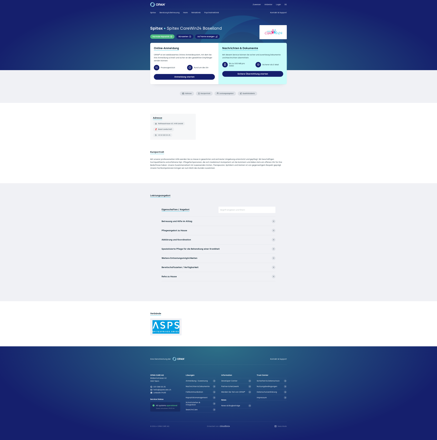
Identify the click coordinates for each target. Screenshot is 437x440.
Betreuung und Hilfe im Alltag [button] (177, 221)
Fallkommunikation (194, 392)
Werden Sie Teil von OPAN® (233, 392)
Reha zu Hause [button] (169, 276)
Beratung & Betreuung (169, 12)
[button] (162, 36)
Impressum (262, 397)
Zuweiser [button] (257, 4)
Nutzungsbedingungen (267, 386)
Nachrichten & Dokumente (198, 386)
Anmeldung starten (184, 77)
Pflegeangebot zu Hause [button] (174, 230)
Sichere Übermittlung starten (253, 74)
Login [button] (278, 4)
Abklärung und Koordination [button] (176, 239)
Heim (185, 12)
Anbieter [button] (268, 4)
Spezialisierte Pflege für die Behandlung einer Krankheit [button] (191, 249)
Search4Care (192, 410)
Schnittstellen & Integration (193, 403)
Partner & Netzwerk (230, 386)
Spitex (153, 12)
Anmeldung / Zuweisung (197, 381)
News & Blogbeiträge (230, 406)
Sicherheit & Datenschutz (268, 381)
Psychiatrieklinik (211, 12)
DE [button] (286, 4)
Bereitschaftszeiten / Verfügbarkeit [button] (180, 267)
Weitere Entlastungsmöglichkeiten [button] (179, 258)
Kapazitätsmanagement (197, 397)
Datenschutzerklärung (267, 392)
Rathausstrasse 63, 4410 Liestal (170, 123)
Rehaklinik (196, 12)
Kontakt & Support (278, 12)
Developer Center (229, 381)
